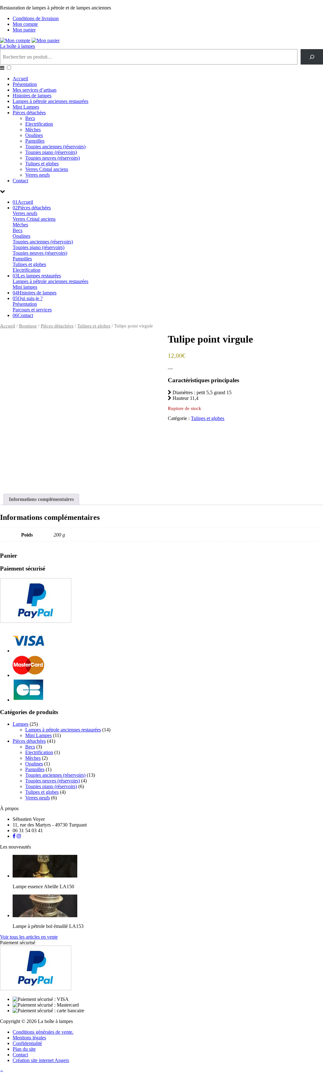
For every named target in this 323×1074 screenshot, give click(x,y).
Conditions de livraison (36, 18)
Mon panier (24, 29)
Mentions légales (29, 1037)
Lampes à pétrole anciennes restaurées (50, 101)
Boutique (28, 325)
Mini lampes (25, 287)
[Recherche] (312, 57)
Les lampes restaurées (37, 275)
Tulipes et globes (42, 163)
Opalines (34, 135)
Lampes (20, 724)
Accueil (20, 78)
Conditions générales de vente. (43, 1032)
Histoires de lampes (32, 95)
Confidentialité (27, 1043)
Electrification (39, 124)
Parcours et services (32, 309)
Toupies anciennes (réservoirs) (55, 146)
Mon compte (25, 24)
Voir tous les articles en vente (29, 937)
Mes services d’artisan (34, 90)
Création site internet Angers (41, 1060)
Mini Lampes (26, 107)
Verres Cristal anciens (46, 169)
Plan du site (24, 1049)
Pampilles (34, 141)
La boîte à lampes (17, 46)
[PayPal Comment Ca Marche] (35, 621)
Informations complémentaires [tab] (41, 499)
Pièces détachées (29, 112)
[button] (9, 67)
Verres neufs (37, 175)
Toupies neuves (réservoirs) (52, 158)
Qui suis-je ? (28, 298)
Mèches (33, 129)
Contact (20, 180)
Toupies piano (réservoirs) (51, 152)
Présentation (25, 84)
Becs (30, 118)
